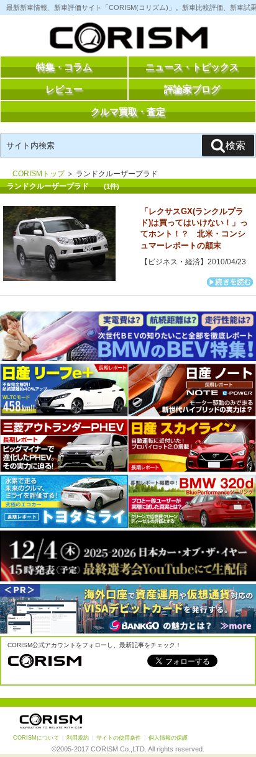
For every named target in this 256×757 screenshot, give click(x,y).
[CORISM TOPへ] (128, 40)
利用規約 (77, 738)
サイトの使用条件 (118, 738)
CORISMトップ (38, 173)
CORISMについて (36, 738)
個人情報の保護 (168, 738)
